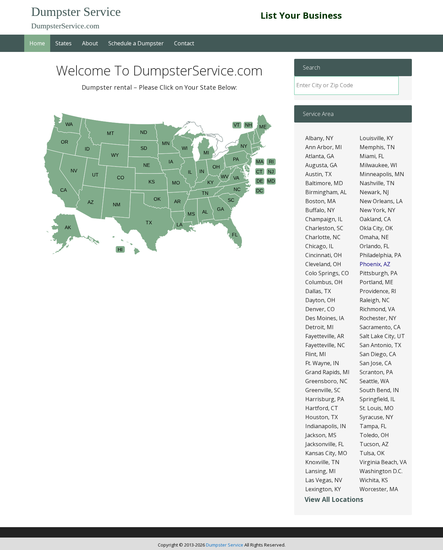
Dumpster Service (76, 12)
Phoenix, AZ (375, 264)
